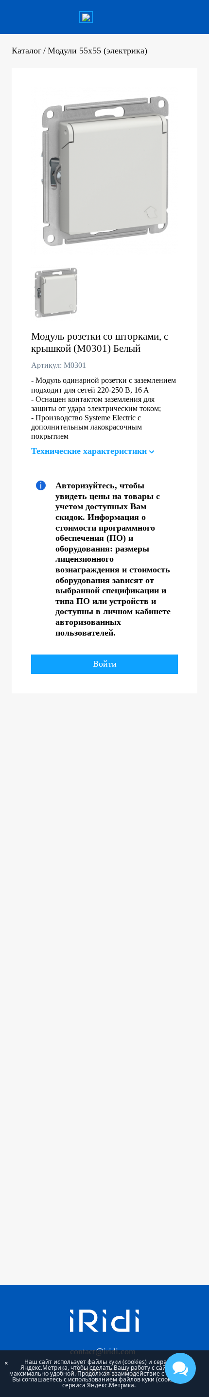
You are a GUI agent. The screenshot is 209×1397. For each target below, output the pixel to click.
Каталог (26, 50)
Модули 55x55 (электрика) (97, 50)
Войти (105, 664)
